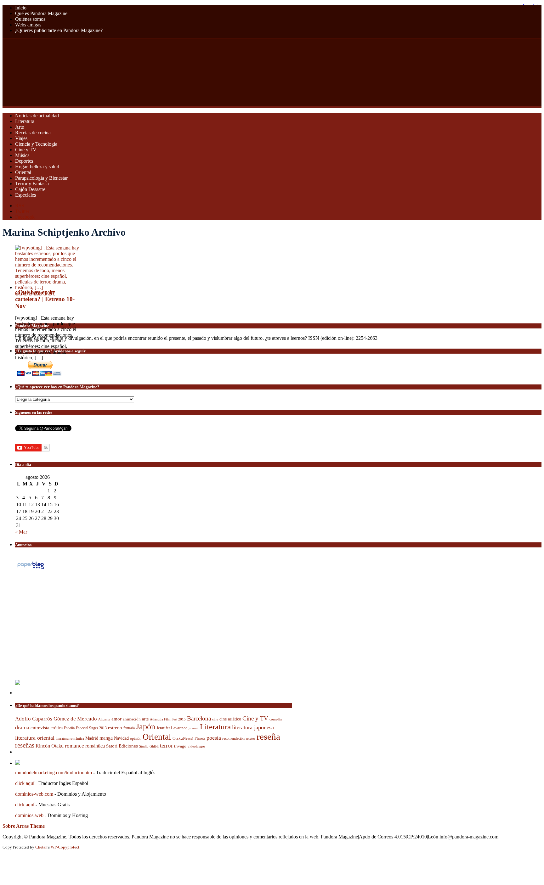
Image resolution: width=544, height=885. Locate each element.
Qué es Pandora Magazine (41, 13)
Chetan (41, 847)
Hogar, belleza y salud (37, 166)
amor (116, 718)
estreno (115, 727)
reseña (268, 736)
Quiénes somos (30, 19)
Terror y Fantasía (32, 183)
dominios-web (29, 815)
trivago (180, 746)
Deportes (24, 161)
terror (166, 745)
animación (132, 719)
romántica (95, 745)
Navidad (121, 738)
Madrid (91, 738)
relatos (250, 738)
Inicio (20, 7)
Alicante (104, 719)
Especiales (25, 195)
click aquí (24, 783)
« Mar (21, 532)
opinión (135, 739)
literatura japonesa (253, 727)
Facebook (25, 217)
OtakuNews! (183, 738)
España (69, 728)
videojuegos (196, 746)
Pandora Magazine (128, 72)
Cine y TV (26, 149)
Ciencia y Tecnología (36, 144)
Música (22, 155)
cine (215, 719)
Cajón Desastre (30, 189)
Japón (145, 726)
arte (145, 719)
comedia (275, 719)
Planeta (200, 738)
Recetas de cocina (33, 132)
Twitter (22, 211)
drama (22, 727)
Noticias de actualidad (37, 115)
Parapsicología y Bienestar (41, 178)
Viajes (21, 138)
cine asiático (230, 719)
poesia (214, 738)
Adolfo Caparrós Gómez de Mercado (56, 719)
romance (74, 746)
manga (106, 738)
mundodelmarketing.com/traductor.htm (53, 772)
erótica (57, 727)
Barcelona (199, 718)
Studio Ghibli (149, 746)
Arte (19, 127)
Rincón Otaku (50, 746)
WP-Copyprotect (65, 847)
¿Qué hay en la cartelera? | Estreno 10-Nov (45, 299)
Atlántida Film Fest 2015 (168, 719)
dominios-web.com (34, 794)
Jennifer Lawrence (171, 728)
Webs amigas (28, 24)
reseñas (24, 745)
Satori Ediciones (122, 745)
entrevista (40, 727)
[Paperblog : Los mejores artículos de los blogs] (30, 568)
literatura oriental (34, 738)
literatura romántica (70, 738)
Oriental (23, 172)
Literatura (24, 121)
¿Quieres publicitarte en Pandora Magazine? (59, 30)
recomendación (233, 738)
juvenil (194, 728)
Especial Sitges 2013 (91, 728)
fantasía (129, 728)
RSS (19, 205)
